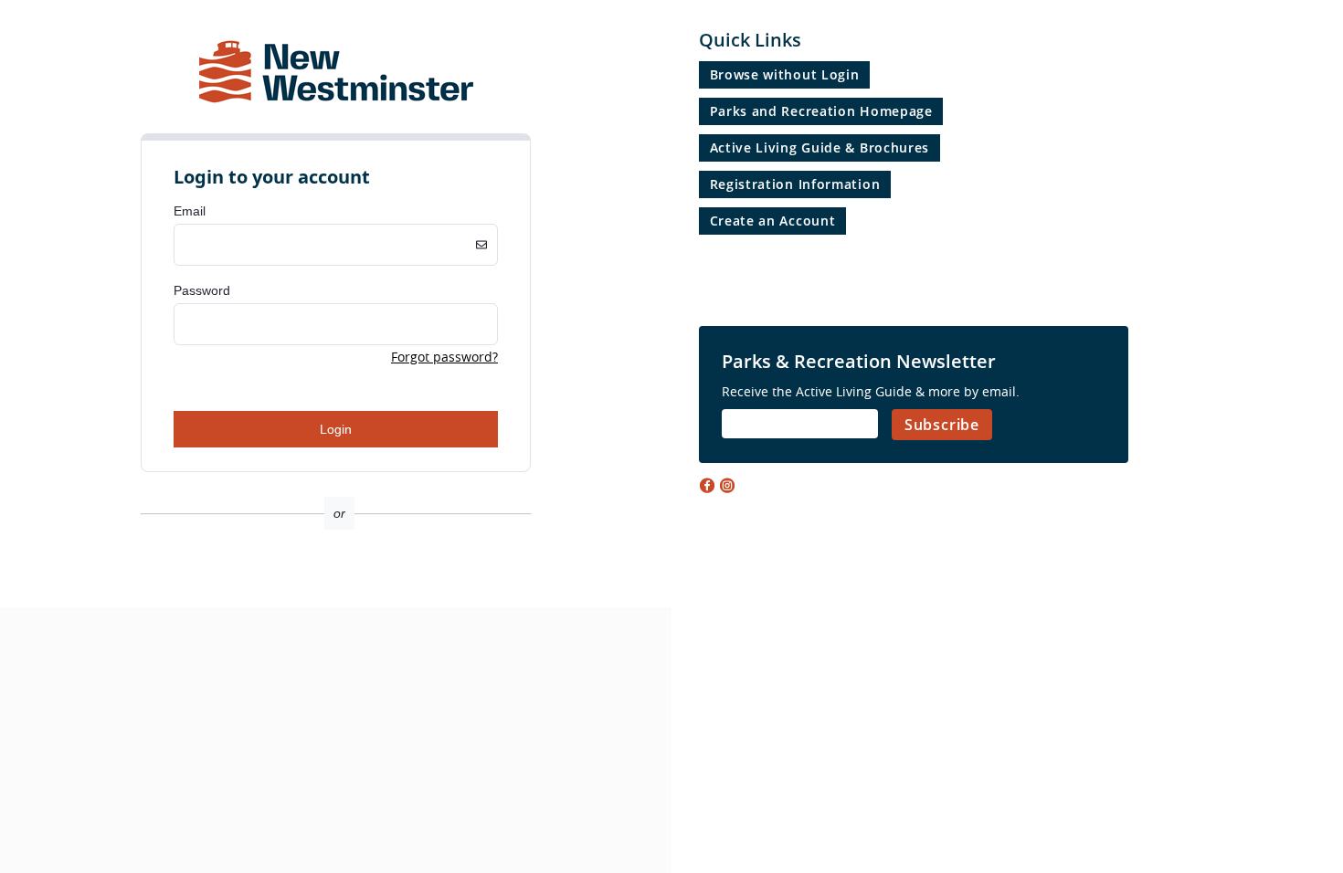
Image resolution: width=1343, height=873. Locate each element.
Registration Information (795, 184)
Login (336, 429)
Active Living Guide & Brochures (820, 147)
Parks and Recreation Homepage (821, 111)
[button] (336, 575)
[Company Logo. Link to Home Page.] (336, 124)
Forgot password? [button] (444, 356)
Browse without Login (785, 74)
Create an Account (773, 220)
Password (202, 290)
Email (190, 211)
